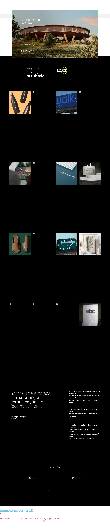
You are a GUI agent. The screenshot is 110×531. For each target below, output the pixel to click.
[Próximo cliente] (61, 490)
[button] (7, 32)
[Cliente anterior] (58, 490)
